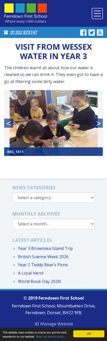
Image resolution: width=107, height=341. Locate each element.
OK (89, 334)
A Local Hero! (30, 273)
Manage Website (56, 324)
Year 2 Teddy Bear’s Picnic (43, 265)
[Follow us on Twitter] (92, 32)
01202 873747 (23, 32)
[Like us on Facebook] (83, 32)
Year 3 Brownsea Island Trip (45, 248)
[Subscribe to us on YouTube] (100, 32)
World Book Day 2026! (39, 281)
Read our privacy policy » (51, 336)
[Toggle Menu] (97, 13)
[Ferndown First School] (26, 13)
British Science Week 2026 (43, 257)
